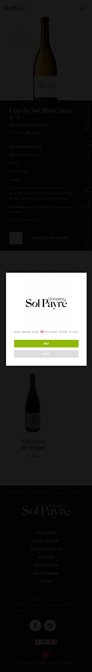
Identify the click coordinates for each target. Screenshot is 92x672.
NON (46, 354)
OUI (46, 343)
